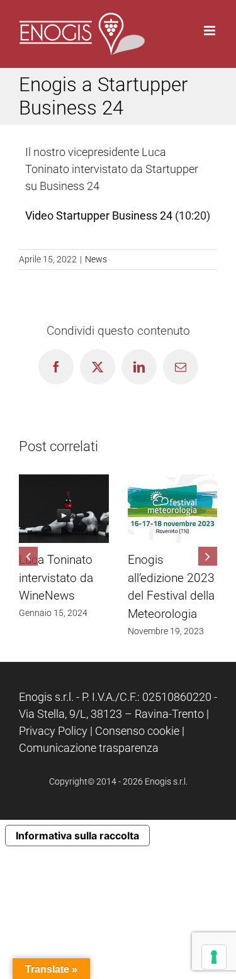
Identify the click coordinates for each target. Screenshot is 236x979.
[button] (28, 556)
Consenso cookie (137, 730)
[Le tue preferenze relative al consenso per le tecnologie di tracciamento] (214, 957)
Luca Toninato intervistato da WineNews (56, 577)
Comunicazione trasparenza (89, 747)
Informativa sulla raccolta (77, 835)
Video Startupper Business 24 (98, 215)
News (96, 259)
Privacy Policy (53, 730)
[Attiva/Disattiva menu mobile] (210, 30)
